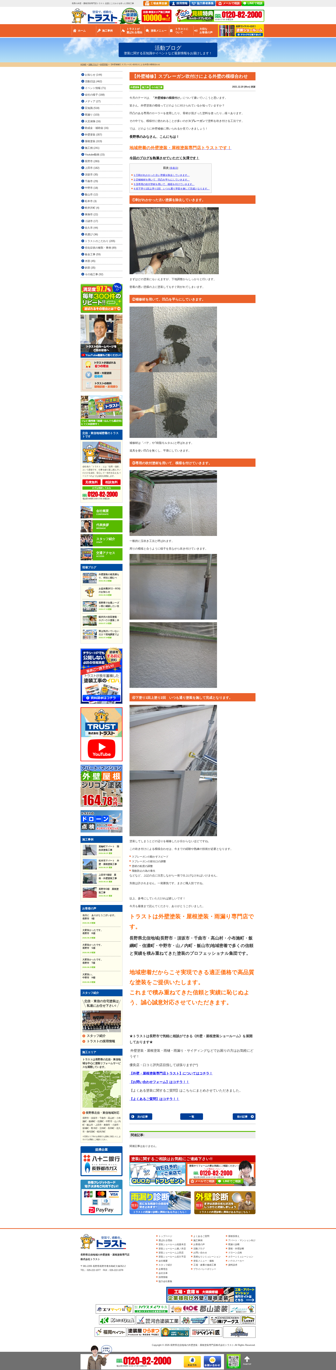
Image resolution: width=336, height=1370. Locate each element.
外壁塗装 (134, 87)
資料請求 (232, 1265)
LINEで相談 (255, 3)
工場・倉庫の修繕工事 (204, 1265)
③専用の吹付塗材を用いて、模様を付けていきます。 (164, 184)
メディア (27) (93, 101)
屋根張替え (234, 1236)
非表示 (173, 168)
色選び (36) (91, 234)
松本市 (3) (91, 201)
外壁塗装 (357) (93, 134)
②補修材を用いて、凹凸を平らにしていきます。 (162, 179)
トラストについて (181, 30)
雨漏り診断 (234, 1244)
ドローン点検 (235, 1252)
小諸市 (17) (91, 221)
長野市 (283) (92, 161)
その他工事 (157, 87)
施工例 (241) (92, 147)
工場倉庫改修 (158, 3)
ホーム (82, 30)
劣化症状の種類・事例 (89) (100, 247)
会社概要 (163, 1261)
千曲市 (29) (91, 181)
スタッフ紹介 (96, 1036)
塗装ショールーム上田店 (171, 1252)
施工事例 (107, 30)
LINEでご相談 (232, 1181)
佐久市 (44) (91, 227)
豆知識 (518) (92, 107)
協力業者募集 (205, 3)
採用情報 (182, 3)
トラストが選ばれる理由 (134, 30)
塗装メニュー (159, 30)
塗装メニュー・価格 (203, 1261)
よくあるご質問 (201, 1236)
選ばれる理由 (165, 1240)
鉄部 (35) (90, 267)
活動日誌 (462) (93, 81)
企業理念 (163, 1269)
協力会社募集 (165, 1281)
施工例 (145, 87)
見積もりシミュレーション (207, 1256)
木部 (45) (90, 260)
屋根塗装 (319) (93, 141)
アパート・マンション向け (241, 1240)
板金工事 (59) (93, 254)
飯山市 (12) (91, 194)
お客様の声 (199, 1244)
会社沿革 (163, 1273)
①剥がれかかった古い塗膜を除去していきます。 (162, 175)
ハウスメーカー (236, 1261)
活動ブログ (199, 1248)
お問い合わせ (200, 1252)
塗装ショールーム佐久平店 (172, 1256)
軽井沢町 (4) (92, 207)
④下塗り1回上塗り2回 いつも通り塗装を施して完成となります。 (172, 188)
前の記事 (242, 1116)
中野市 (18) (91, 187)
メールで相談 (231, 3)
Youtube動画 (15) (95, 154)
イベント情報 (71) (95, 87)
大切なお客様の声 (206, 30)
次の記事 (142, 1116)
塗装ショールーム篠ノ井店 (172, 1248)
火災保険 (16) (93, 121)
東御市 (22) (91, 214)
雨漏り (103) (92, 114)
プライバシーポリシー (204, 1269)
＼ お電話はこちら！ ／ (214, 1169)
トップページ (165, 1236)
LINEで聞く (233, 1367)
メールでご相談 (205, 1181)
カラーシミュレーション (240, 1256)
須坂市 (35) (91, 174)
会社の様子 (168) (95, 94)
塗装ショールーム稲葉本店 (172, 1244)
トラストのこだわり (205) (100, 241)
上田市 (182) (92, 167)
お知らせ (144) (93, 74)
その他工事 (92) (94, 274)
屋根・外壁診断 (236, 1248)
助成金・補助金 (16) (96, 127)
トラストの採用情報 (101, 1041)
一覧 (191, 1116)
